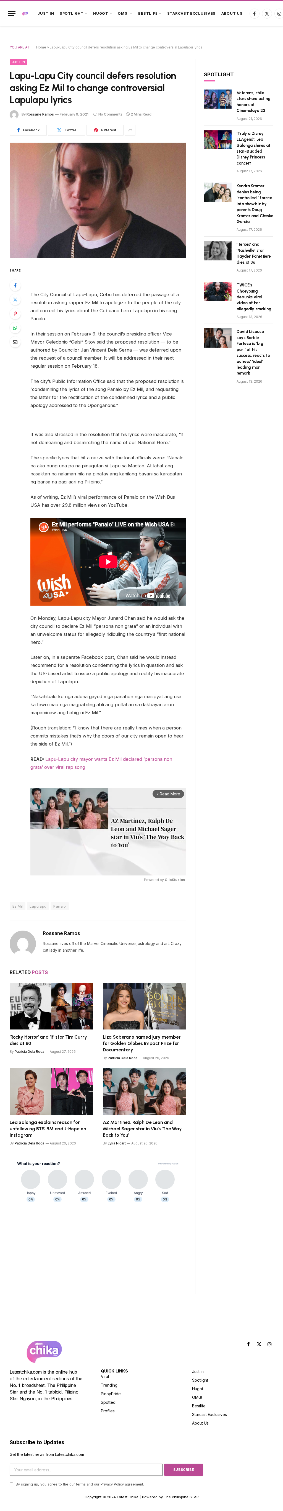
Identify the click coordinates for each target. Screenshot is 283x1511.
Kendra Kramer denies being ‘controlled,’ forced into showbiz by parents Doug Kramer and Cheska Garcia (255, 203)
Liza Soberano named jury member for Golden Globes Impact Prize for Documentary (142, 1043)
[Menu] (11, 13)
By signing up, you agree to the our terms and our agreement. (79, 1484)
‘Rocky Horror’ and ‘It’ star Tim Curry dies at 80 (48, 1040)
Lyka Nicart (117, 1143)
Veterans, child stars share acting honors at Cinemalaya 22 (253, 101)
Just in (46, 13)
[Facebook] (15, 285)
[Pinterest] (15, 313)
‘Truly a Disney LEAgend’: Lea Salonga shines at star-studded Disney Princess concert (253, 148)
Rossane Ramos (40, 114)
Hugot (100, 13)
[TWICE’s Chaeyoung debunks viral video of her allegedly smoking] (218, 291)
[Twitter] (15, 299)
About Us (232, 13)
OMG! (123, 13)
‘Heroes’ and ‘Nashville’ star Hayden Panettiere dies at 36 (254, 253)
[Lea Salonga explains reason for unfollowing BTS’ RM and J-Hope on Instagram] (51, 1091)
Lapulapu (38, 906)
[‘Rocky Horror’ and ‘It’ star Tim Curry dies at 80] (51, 1006)
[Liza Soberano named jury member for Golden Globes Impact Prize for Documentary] (144, 1006)
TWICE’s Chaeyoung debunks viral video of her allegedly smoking (254, 297)
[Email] (15, 341)
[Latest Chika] (25, 14)
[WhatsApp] (15, 327)
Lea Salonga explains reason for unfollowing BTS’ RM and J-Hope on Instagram (48, 1129)
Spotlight (72, 13)
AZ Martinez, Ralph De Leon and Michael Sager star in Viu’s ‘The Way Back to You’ (142, 1129)
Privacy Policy (112, 1484)
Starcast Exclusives (191, 13)
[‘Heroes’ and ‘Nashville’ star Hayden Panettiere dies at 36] (218, 250)
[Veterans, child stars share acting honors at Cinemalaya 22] (218, 99)
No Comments (110, 114)
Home (41, 47)
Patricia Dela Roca (29, 1051)
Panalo (59, 906)
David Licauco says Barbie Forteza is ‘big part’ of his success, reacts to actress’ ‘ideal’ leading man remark (253, 352)
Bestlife (148, 13)
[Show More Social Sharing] (130, 130)
